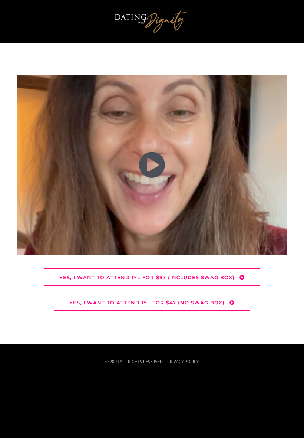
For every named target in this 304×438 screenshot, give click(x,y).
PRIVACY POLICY (183, 361)
